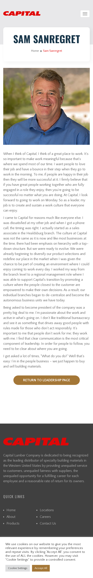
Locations (47, 510)
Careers (45, 517)
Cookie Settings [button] (17, 568)
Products (12, 523)
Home (35, 51)
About (10, 517)
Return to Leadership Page (46, 380)
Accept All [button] (41, 568)
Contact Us (48, 523)
